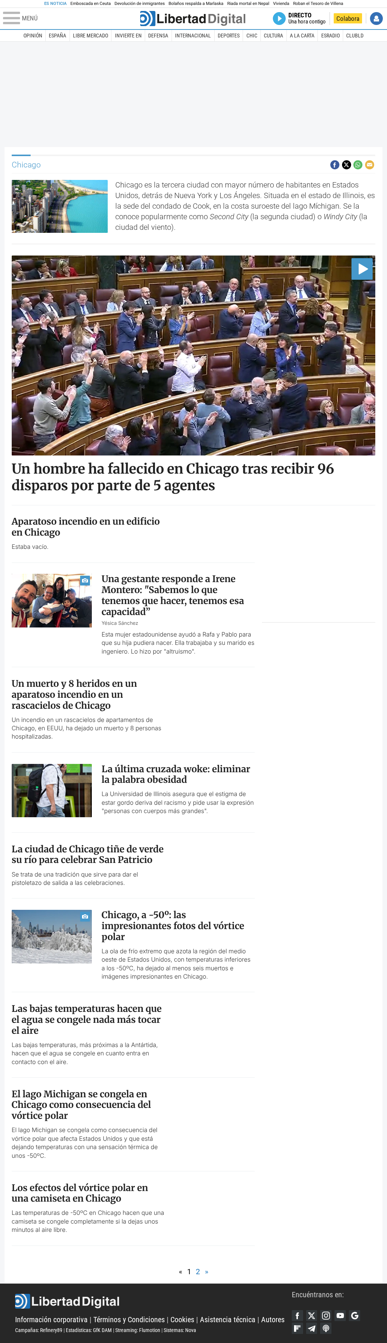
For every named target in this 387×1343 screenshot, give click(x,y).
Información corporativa (51, 1319)
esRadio (330, 36)
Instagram (325, 1315)
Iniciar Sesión (376, 18)
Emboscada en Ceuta (90, 3)
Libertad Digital (153, 1301)
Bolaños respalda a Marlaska (196, 3)
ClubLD (355, 36)
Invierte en (128, 36)
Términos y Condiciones (129, 1319)
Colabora (347, 18)
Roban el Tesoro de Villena (318, 3)
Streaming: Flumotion (137, 1330)
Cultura (273, 36)
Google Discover (354, 1315)
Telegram (311, 1328)
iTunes (325, 1328)
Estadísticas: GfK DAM (89, 1330)
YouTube (340, 1315)
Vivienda (281, 3)
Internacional (193, 36)
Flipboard (297, 1328)
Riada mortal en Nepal (248, 3)
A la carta (302, 36)
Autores (273, 1319)
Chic (251, 36)
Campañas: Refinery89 (38, 1330)
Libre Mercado (90, 36)
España (57, 36)
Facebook (297, 1315)
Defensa (158, 36)
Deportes (229, 36)
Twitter (311, 1315)
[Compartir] (334, 164)
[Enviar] (357, 164)
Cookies (182, 1319)
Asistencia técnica (227, 1319)
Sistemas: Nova (180, 1330)
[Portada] (193, 18)
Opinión (32, 36)
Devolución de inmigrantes (140, 3)
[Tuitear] (346, 164)
